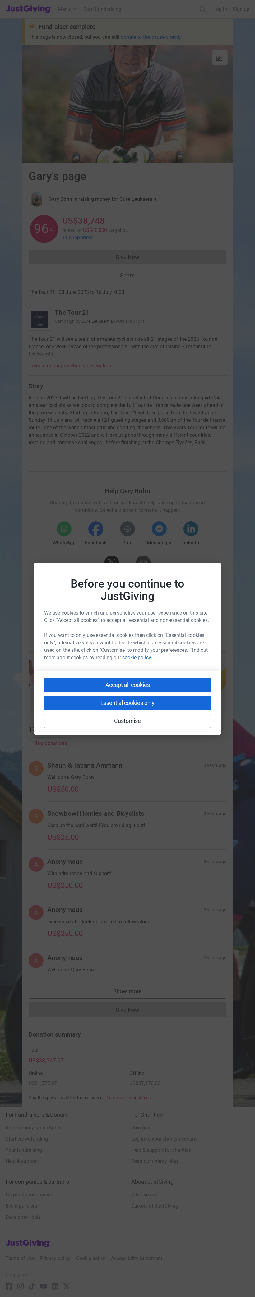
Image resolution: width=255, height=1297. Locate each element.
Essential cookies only (127, 703)
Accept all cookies (127, 685)
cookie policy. (137, 657)
